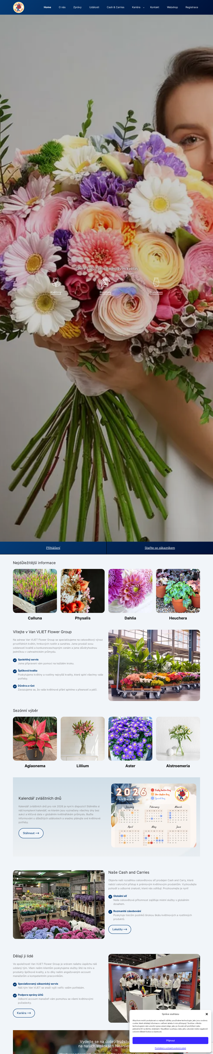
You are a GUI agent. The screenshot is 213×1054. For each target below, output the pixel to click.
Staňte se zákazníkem (160, 548)
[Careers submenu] (144, 7)
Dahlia (130, 618)
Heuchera (178, 618)
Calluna (35, 618)
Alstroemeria (178, 766)
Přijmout (170, 1040)
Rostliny (105, 292)
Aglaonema (35, 766)
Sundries (156, 292)
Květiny (55, 292)
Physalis (82, 618)
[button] (206, 1014)
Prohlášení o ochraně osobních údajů (170, 1048)
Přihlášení (53, 548)
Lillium (83, 766)
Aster (130, 766)
